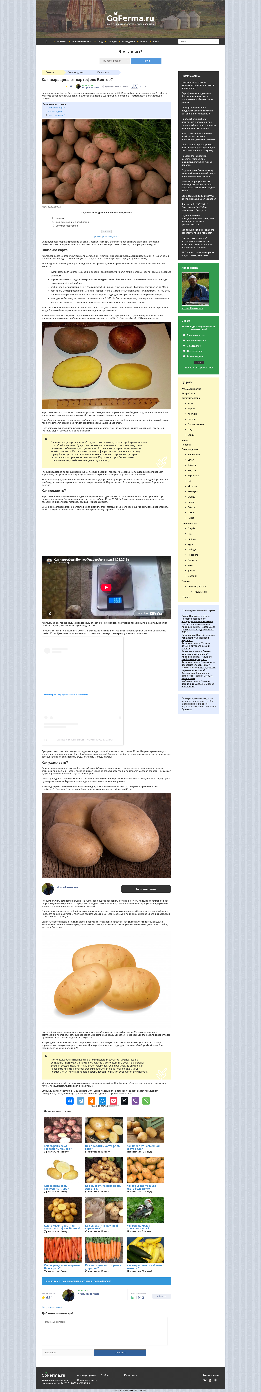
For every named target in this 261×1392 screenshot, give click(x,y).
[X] (124, 1101)
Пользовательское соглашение (87, 1381)
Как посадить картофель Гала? (102, 1147)
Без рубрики (188, 393)
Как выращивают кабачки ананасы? (144, 1267)
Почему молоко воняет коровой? (196, 652)
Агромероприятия (191, 389)
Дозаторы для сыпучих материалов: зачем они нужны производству (198, 85)
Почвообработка (197, 586)
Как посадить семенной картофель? (143, 1147)
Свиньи (191, 435)
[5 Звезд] (118, 1106)
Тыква (191, 518)
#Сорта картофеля (52, 1307)
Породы (112, 41)
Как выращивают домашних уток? (138, 1227)
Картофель (103, 72)
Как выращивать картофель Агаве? (56, 1187)
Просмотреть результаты (106, 236)
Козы (190, 403)
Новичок (59, 218)
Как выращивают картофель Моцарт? (58, 1147)
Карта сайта (130, 1375)
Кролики (192, 413)
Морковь (192, 486)
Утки (190, 565)
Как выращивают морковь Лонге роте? (62, 1267)
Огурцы (191, 496)
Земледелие (194, 345)
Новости (186, 444)
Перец (191, 502)
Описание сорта (56, 107)
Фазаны (192, 570)
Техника (186, 581)
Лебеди (192, 549)
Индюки (192, 539)
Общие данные (196, 424)
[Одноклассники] (91, 1101)
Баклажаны (194, 454)
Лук (189, 481)
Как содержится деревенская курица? (199, 669)
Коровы (192, 408)
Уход (100, 41)
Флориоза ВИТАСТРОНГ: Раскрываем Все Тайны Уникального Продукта (195, 207)
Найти (146, 60)
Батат (191, 459)
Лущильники (200, 591)
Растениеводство (196, 340)
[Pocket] (113, 1101)
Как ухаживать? (56, 115)
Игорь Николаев (192, 308)
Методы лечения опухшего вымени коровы (196, 646)
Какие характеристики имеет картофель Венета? (62, 1227)
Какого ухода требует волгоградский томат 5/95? (198, 630)
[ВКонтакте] (70, 1101)
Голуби (191, 528)
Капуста (192, 470)
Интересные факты (81, 41)
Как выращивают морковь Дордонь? (103, 1267)
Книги (156, 41)
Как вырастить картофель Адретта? (103, 1187)
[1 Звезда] (110, 1106)
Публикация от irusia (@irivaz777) (72, 740)
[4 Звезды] (116, 1106)
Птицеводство (195, 351)
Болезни (61, 41)
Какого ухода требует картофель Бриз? (141, 1187)
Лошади (192, 419)
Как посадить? (56, 111)
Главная (49, 72)
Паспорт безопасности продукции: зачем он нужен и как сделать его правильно (197, 110)
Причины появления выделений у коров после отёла (198, 684)
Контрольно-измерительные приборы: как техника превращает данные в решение (199, 136)
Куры (190, 544)
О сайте (105, 1375)
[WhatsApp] (146, 1101)
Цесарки (192, 576)
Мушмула (193, 491)
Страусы (192, 560)
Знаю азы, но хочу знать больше (72, 222)
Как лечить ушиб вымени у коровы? (197, 658)
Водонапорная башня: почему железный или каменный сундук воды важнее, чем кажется (199, 173)
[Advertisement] (106, 534)
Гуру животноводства (66, 225)
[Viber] (135, 1101)
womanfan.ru (141, 1390)
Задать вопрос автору (146, 889)
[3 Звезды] (114, 1106)
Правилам (187, 709)
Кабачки (192, 465)
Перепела (193, 554)
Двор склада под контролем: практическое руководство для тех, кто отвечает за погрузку (198, 147)
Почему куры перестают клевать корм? (198, 663)
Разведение (128, 41)
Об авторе (161, 1296)
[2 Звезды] (112, 1106)
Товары (144, 41)
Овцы (190, 429)
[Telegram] (80, 1101)
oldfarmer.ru (128, 1390)
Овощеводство (76, 72)
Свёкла (191, 507)
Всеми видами (195, 356)
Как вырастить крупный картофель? (101, 1227)
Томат (191, 512)
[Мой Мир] (102, 1101)
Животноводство (196, 335)
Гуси (190, 533)
